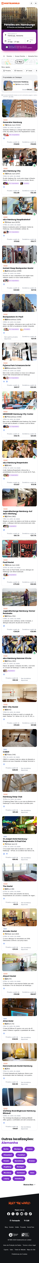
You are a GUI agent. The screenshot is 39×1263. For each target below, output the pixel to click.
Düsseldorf (8, 1155)
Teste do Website (20, 1249)
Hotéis (17, 1227)
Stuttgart (20, 1167)
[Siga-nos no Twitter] (13, 1213)
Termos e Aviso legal (29, 1245)
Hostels (11, 1227)
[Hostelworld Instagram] (17, 1213)
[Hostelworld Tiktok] (30, 1213)
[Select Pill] (31, 3)
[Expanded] (4, 56)
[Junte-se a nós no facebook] (8, 1213)
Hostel (5, 120)
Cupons (6, 1249)
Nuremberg (19, 1161)
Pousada (23, 1227)
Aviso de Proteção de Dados (12, 1245)
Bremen (32, 1161)
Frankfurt (21, 1155)
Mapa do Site (31, 1249)
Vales (11, 1249)
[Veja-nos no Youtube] (21, 1213)
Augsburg (7, 1167)
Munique (17, 1149)
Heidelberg (19, 1179)
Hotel (5, 749)
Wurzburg (7, 1173)
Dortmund (21, 1173)
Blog (6, 1227)
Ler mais (11, 96)
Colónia (29, 1149)
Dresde (6, 1161)
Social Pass (30, 1227)
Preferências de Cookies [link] (19, 1254)
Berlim (6, 1149)
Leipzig (6, 1179)
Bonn (32, 1173)
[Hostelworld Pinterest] (26, 1213)
